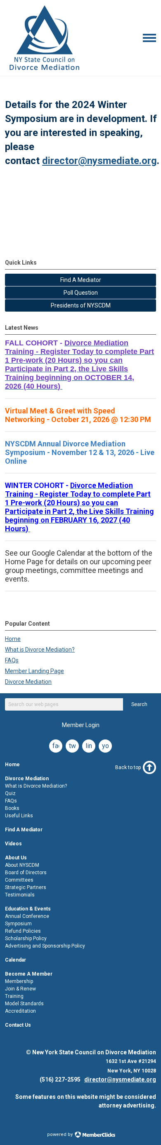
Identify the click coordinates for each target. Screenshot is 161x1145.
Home (13, 639)
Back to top (128, 767)
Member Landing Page (34, 671)
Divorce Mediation (28, 681)
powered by (60, 1134)
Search (139, 704)
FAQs (12, 660)
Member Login (80, 725)
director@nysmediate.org (99, 161)
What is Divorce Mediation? (40, 649)
